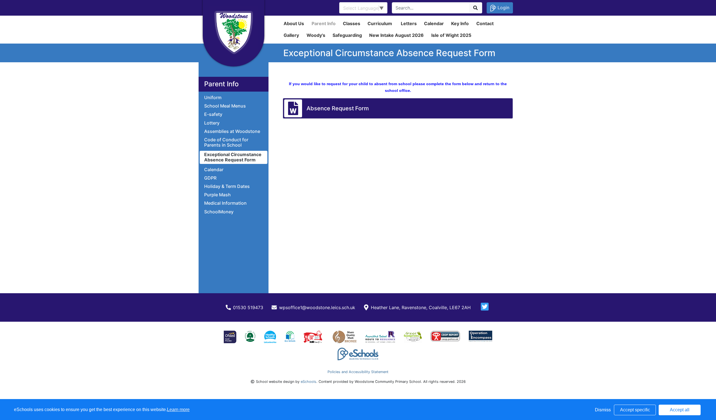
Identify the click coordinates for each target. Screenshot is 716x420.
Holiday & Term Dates (227, 186)
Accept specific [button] (635, 409)
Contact (485, 23)
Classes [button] (351, 23)
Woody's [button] (316, 35)
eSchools (308, 382)
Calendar (434, 23)
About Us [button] (294, 23)
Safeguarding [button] (347, 35)
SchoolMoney (219, 211)
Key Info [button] (460, 23)
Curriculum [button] (380, 23)
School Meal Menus (225, 106)
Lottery (212, 123)
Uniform (213, 97)
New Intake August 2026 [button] (396, 35)
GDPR (210, 178)
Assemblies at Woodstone (232, 131)
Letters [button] (409, 23)
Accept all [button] (679, 409)
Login (502, 7)
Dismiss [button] (603, 409)
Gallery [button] (291, 35)
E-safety (213, 114)
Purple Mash (217, 194)
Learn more (178, 409)
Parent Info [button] (324, 23)
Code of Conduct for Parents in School (226, 142)
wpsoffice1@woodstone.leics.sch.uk (317, 307)
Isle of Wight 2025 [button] (451, 35)
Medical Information (225, 203)
